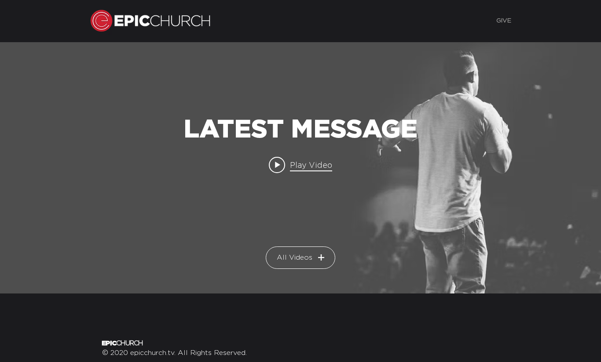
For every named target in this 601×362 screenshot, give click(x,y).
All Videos (294, 257)
